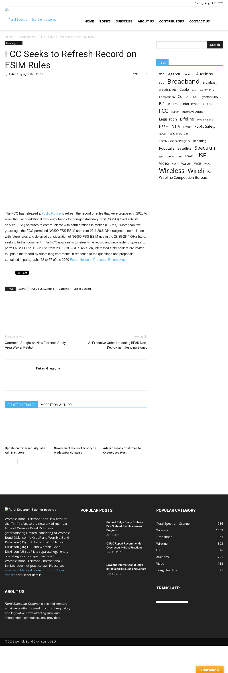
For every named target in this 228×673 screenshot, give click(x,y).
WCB (197, 163)
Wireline (200, 170)
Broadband (183, 81)
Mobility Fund (205, 119)
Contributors (171, 21)
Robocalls (166, 148)
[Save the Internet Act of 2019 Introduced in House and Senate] (92, 571)
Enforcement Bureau (196, 103)
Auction (188, 74)
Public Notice (51, 213)
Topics (105, 21)
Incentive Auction (193, 112)
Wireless (172, 170)
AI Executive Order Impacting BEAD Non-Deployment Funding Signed (117, 345)
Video (164, 163)
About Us (146, 21)
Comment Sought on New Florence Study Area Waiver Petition (35, 345)
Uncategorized (27, 37)
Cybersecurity (209, 97)
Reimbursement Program (174, 141)
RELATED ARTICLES (21, 405)
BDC (161, 82)
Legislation (168, 119)
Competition (167, 96)
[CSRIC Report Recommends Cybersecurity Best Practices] (92, 549)
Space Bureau (82, 288)
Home (89, 21)
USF (201, 155)
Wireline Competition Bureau (183, 177)
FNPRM (175, 111)
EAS (175, 104)
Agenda (174, 74)
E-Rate (164, 103)
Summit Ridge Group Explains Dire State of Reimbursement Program (124, 526)
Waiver (186, 163)
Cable (184, 89)
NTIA (175, 126)
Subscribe (124, 21)
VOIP (175, 163)
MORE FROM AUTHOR (56, 405)
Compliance (187, 96)
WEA (207, 163)
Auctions (204, 74)
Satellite (64, 288)
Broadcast (209, 82)
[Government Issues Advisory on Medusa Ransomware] (76, 429)
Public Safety (204, 126)
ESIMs (22, 288)
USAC (189, 156)
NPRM (163, 126)
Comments (207, 89)
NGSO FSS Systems (42, 288)
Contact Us (199, 21)
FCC (163, 110)
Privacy (187, 126)
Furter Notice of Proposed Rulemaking (98, 259)
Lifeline (187, 119)
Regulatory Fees (178, 133)
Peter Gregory (18, 74)
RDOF (162, 134)
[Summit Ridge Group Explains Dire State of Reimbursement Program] (92, 528)
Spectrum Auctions (170, 156)
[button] (217, 22)
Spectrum (206, 147)
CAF (194, 90)
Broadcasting (167, 90)
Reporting (199, 141)
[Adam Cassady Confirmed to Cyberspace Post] (125, 429)
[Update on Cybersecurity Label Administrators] (27, 429)
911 (162, 74)
